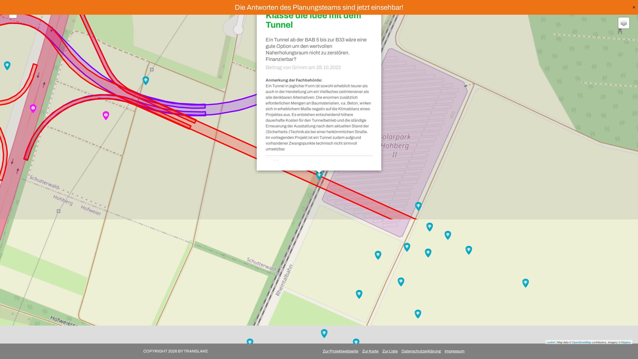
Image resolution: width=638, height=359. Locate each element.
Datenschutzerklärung (421, 351)
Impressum (455, 351)
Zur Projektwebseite (340, 351)
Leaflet (551, 342)
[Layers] (623, 22)
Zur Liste (390, 351)
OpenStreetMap (581, 342)
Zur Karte (370, 351)
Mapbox (626, 342)
